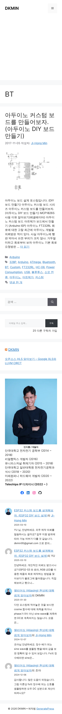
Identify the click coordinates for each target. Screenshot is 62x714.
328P (12, 262)
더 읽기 (24, 246)
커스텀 (39, 277)
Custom (15, 267)
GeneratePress (45, 708)
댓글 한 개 (15, 282)
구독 (51, 323)
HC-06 (40, 267)
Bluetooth (48, 262)
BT (6, 267)
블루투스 (37, 272)
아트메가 (28, 277)
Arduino (14, 257)
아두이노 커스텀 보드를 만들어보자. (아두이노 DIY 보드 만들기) (30, 125)
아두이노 (15, 277)
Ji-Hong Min (43, 635)
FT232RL (28, 267)
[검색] (52, 302)
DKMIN (12, 8)
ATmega (35, 262)
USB (27, 272)
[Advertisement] (31, 49)
